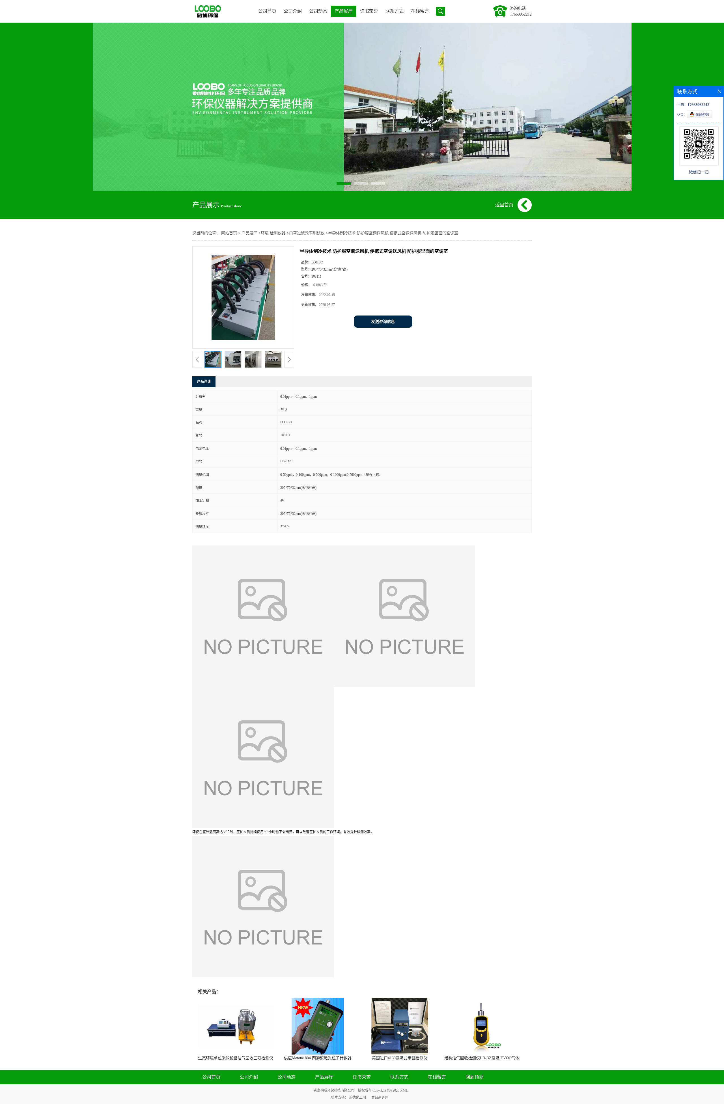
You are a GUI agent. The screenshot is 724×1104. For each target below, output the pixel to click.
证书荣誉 (369, 11)
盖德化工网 (357, 1097)
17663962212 (521, 14)
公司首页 (267, 11)
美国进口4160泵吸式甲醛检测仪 (399, 1058)
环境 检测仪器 (273, 233)
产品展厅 (344, 11)
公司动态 (318, 11)
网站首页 (229, 233)
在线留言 (420, 11)
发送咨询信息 (383, 321)
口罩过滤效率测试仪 (307, 233)
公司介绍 (293, 11)
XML (404, 1090)
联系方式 (394, 11)
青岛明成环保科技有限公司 (334, 1090)
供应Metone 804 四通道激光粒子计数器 (318, 1058)
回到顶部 (475, 1077)
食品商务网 (379, 1097)
